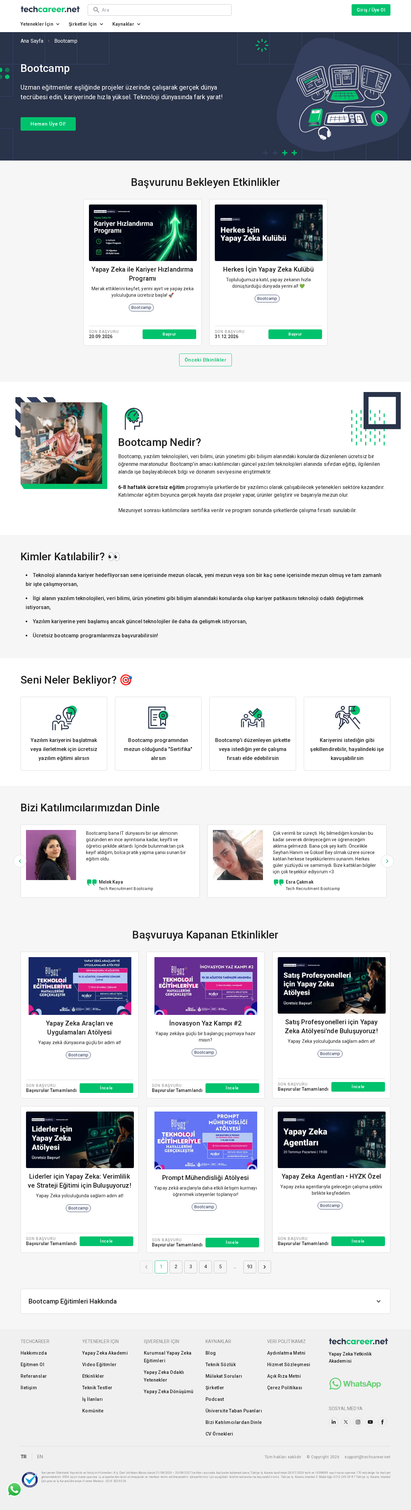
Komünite (92, 1410)
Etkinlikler (93, 1376)
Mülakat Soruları (224, 1376)
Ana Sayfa (32, 41)
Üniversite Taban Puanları (234, 1410)
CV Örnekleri (219, 1433)
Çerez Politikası (284, 1387)
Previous (19, 861)
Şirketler (215, 1387)
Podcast (215, 1399)
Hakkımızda (34, 1353)
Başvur (169, 334)
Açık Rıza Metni (284, 1376)
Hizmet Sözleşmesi (288, 1364)
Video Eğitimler (99, 1364)
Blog (211, 1353)
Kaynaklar (123, 24)
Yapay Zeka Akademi (105, 1353)
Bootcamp (65, 41)
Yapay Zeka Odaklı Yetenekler (164, 1376)
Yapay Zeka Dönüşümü (169, 1391)
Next (387, 861)
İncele (106, 1088)
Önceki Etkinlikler (205, 360)
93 (249, 1267)
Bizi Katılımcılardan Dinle (234, 1422)
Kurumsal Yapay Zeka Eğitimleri (168, 1356)
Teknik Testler (97, 1387)
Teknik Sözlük (221, 1364)
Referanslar (34, 1376)
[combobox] (163, 9)
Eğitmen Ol (32, 1364)
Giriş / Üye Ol (371, 10)
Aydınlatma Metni (286, 1353)
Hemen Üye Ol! (48, 124)
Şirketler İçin (83, 24)
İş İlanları (92, 1399)
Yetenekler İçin (37, 24)
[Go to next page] (264, 1267)
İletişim (29, 1387)
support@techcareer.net (367, 1457)
